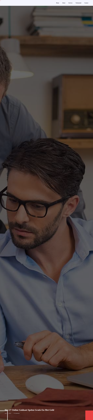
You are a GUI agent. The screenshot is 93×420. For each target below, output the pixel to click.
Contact (86, 3)
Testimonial (78, 3)
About (63, 3)
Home (57, 3)
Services (70, 3)
